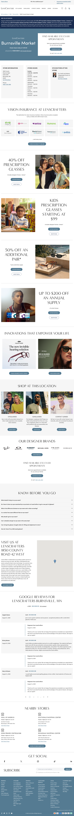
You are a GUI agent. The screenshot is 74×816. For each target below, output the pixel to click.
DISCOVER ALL (37, 454)
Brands (44, 8)
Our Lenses (16, 789)
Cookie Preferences (55, 807)
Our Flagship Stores (67, 786)
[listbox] (37, 655)
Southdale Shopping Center (49, 717)
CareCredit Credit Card (30, 788)
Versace (3, 786)
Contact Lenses (36, 8)
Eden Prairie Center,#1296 (11, 733)
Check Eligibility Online (37, 144)
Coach (2, 788)
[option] (37, 663)
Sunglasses (27, 8)
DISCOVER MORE (55, 373)
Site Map (65, 791)
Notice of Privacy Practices (54, 804)
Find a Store (4, 1)
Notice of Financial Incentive (55, 787)
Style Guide (41, 789)
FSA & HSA (28, 786)
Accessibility (65, 784)
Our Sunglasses (17, 784)
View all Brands (4, 793)
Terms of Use (53, 784)
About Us (65, 783)
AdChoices (53, 793)
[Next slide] (54, 1)
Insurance (28, 784)
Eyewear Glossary (18, 796)
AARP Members (29, 793)
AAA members (29, 791)
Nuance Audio (41, 784)
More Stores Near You (37, 746)
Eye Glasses (18, 8)
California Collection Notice (55, 795)
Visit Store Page (5, 725)
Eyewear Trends (17, 788)
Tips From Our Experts (17, 801)
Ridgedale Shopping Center (49, 733)
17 (43, 697)
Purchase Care (41, 793)
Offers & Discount (30, 783)
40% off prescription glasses (37, 1)
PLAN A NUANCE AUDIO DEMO (19, 373)
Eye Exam (55, 8)
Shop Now (16, 184)
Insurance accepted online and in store (64, 2)
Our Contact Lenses (18, 786)
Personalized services (43, 791)
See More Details (62, 78)
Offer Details (16, 179)
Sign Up (68, 769)
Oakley (2, 784)
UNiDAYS (28, 795)
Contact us (40, 800)
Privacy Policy (54, 783)
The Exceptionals (5, 795)
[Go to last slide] (19, 1)
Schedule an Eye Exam (17, 792)
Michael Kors (4, 789)
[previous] (25, 696)
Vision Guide (16, 795)
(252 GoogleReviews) (25, 51)
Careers (64, 788)
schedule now (56, 49)
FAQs (39, 798)
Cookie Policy (54, 798)
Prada (2, 791)
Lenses (49, 8)
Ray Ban (3, 783)
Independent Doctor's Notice (54, 790)
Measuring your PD (18, 798)
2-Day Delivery (41, 786)
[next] (48, 697)
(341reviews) (43, 606)
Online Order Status (42, 795)
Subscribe (12, 770)
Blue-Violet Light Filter (17, 804)
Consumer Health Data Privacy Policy (55, 801)
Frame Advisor (41, 788)
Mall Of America (7, 717)
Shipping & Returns (42, 796)
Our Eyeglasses (17, 783)
